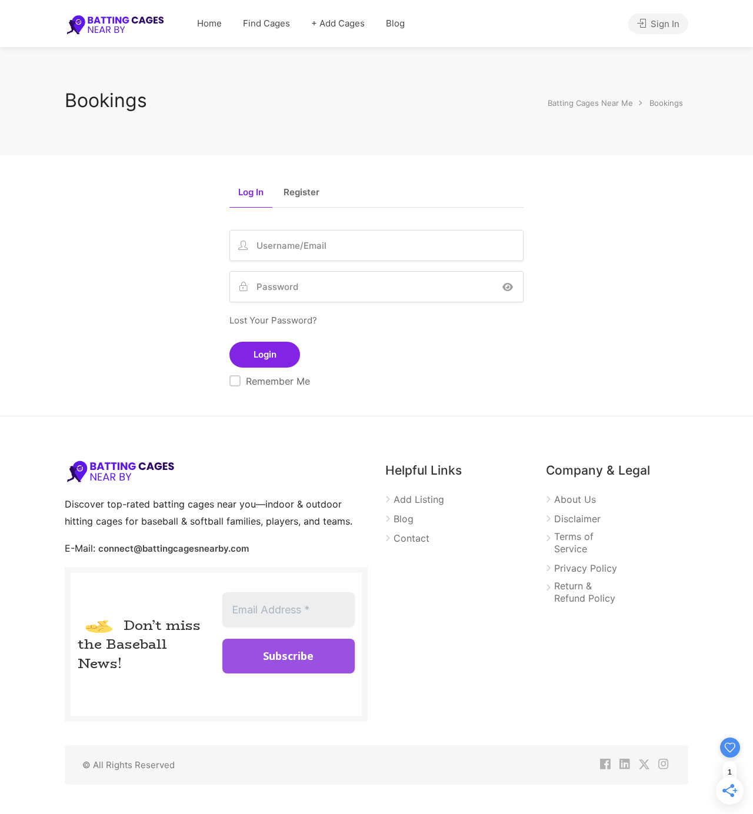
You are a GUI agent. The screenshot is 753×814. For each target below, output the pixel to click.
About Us (575, 499)
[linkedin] (624, 765)
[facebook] (605, 765)
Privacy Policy (585, 568)
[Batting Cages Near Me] (115, 24)
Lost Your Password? (273, 320)
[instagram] (663, 765)
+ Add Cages (338, 23)
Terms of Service (574, 543)
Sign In (663, 23)
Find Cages (266, 23)
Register (301, 193)
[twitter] (644, 765)
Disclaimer (577, 519)
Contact (411, 538)
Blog (395, 23)
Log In (251, 193)
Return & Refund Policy (584, 592)
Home (209, 23)
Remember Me (278, 381)
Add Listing (419, 499)
